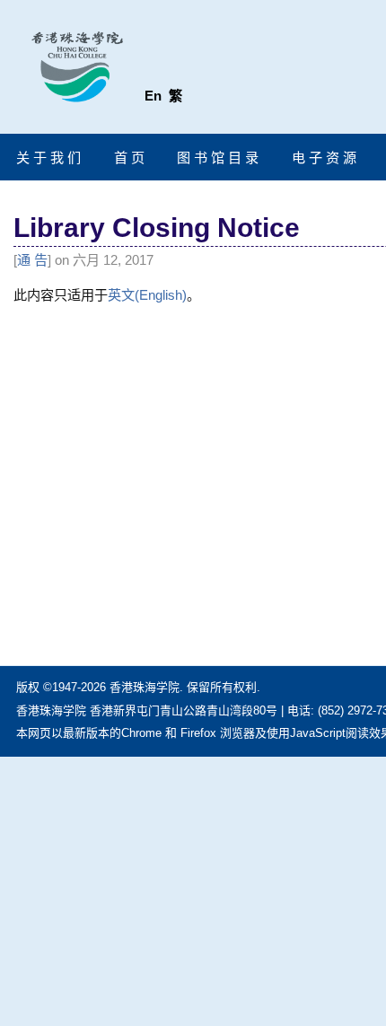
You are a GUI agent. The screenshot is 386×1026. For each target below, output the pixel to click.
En (153, 95)
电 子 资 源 (324, 157)
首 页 (129, 157)
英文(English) (147, 295)
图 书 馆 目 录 (218, 157)
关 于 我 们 (48, 157)
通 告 (32, 259)
